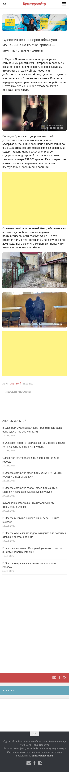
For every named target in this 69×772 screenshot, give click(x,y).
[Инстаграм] (65, 677)
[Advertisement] (34, 198)
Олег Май (15, 384)
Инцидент (11, 392)
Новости (25, 392)
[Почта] (54, 677)
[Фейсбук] (59, 677)
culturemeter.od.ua (42, 755)
